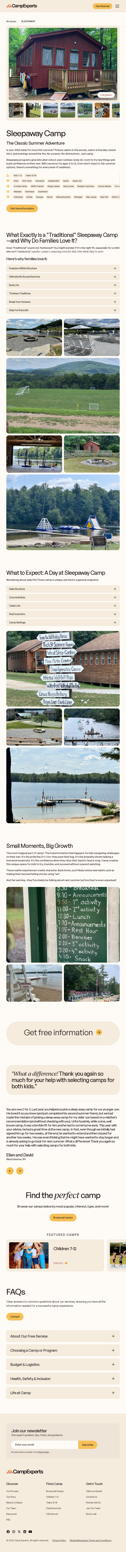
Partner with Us (93, 1502)
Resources (11, 1514)
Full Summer (52, 1514)
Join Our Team (93, 1508)
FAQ (8, 1519)
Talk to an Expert (94, 1491)
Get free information (22, 208)
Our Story (11, 1497)
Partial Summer (53, 1508)
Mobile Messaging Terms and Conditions (90, 1540)
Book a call (91, 1514)
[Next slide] (20, 1171)
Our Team (11, 1508)
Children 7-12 (52, 1497)
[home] (21, 6)
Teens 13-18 (51, 1502)
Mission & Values (14, 1502)
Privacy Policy (59, 1540)
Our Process (12, 1491)
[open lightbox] (63, 64)
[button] (117, 6)
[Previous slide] (10, 1171)
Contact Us (91, 1497)
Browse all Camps (55, 1491)
